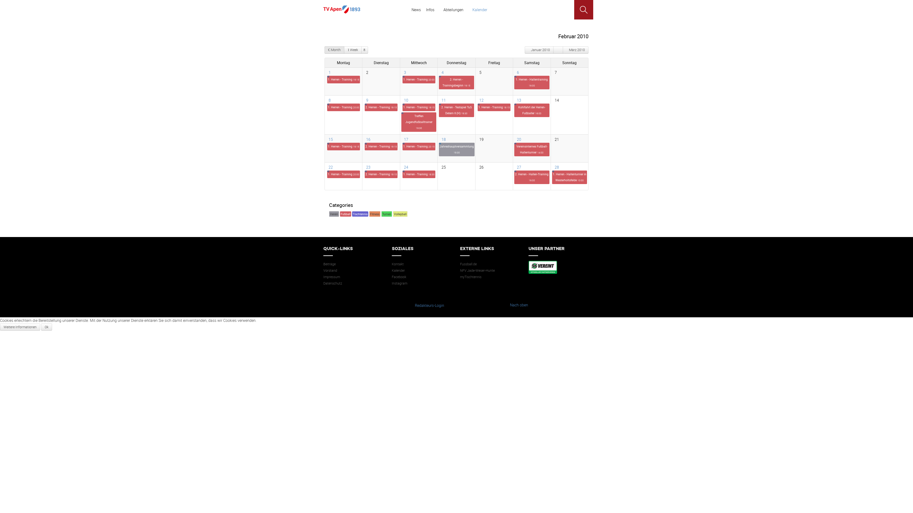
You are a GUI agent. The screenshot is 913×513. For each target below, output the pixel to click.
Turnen (386, 214)
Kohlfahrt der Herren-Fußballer (531, 110)
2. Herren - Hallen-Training (532, 177)
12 (481, 100)
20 (519, 139)
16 (368, 139)
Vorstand (330, 270)
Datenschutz (332, 283)
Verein (334, 214)
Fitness (374, 214)
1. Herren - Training (343, 79)
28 (557, 167)
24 (406, 167)
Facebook (399, 277)
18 (444, 139)
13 (519, 100)
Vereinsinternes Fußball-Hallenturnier (531, 149)
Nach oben (519, 305)
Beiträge (329, 264)
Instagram (399, 283)
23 (368, 167)
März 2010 (577, 50)
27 (519, 167)
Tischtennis (360, 214)
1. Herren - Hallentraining (532, 82)
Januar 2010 (540, 50)
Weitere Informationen (20, 327)
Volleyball (400, 214)
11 (444, 100)
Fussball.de (468, 264)
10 (406, 100)
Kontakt (398, 264)
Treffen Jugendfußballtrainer (418, 122)
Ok (47, 327)
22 (331, 167)
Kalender (398, 270)
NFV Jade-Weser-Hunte (477, 270)
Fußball (345, 214)
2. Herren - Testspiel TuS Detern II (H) (456, 110)
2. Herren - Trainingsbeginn (456, 82)
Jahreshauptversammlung (457, 149)
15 (331, 139)
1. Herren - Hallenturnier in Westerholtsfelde (569, 177)
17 (406, 139)
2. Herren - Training (381, 107)
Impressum (331, 277)
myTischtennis (470, 277)
